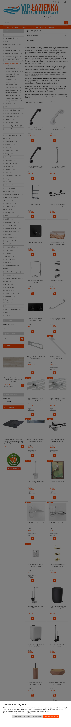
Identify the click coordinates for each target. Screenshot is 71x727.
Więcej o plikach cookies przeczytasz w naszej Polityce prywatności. (21, 713)
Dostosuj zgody (37, 716)
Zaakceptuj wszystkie (51, 716)
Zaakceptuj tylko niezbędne (21, 716)
